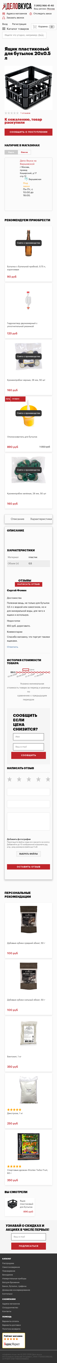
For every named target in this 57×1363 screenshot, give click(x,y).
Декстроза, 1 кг (15, 1113)
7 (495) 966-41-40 (44, 6)
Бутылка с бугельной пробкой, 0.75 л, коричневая (26, 268)
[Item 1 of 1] (28, 89)
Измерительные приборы (14, 1279)
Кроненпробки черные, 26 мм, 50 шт (26, 380)
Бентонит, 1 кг (14, 1057)
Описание (17, 519)
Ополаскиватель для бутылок (22, 437)
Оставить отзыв (28, 867)
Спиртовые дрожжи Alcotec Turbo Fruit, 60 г (27, 1171)
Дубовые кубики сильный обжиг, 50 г (26, 1000)
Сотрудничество (10, 1308)
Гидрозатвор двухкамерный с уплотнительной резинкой (22, 325)
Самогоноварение (11, 1267)
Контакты (6, 1311)
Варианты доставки (11, 1325)
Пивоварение (8, 1271)
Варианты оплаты (10, 1321)
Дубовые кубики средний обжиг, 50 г (26, 943)
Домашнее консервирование (16, 1290)
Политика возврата (11, 1329)
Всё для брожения (10, 1282)
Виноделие (7, 1275)
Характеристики (41, 519)
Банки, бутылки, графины (14, 1286)
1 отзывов (25, 113)
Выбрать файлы (28, 854)
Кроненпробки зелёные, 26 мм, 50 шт (26, 494)
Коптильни (7, 1294)
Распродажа (8, 1263)
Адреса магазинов (17, 14)
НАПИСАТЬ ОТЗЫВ (28, 584)
